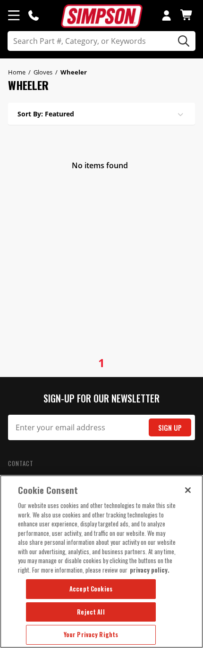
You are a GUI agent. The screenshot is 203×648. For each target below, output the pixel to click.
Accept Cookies (90, 588)
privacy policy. (149, 569)
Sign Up (170, 428)
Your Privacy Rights (91, 634)
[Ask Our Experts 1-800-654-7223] (33, 15)
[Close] (188, 490)
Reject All (90, 611)
